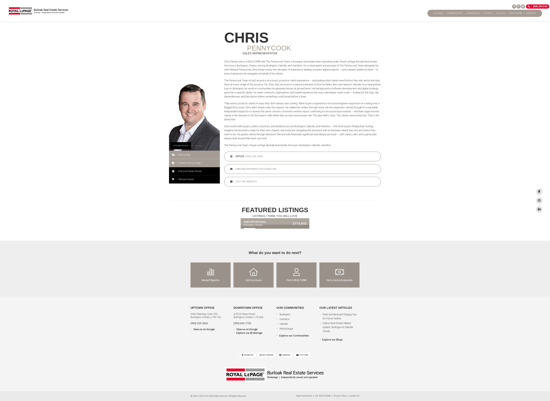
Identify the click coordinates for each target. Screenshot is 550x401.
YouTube (303, 355)
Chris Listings (184, 154)
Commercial (473, 13)
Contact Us (354, 396)
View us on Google (204, 329)
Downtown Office (248, 307)
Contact (531, 13)
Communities (454, 13)
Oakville (284, 323)
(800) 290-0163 (540, 6)
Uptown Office (202, 307)
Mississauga (286, 328)
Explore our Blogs (332, 339)
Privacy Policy (339, 396)
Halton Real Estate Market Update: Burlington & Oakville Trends (338, 327)
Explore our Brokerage (249, 333)
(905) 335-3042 (249, 156)
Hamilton (284, 319)
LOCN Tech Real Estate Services (212, 396)
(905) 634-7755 (242, 323)
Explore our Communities (294, 335)
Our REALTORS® (322, 396)
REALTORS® (515, 13)
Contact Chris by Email (189, 163)
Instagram (267, 355)
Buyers (488, 13)
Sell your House (186, 179)
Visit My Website (246, 181)
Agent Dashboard (304, 396)
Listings (438, 13)
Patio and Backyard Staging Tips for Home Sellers (340, 316)
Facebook (248, 355)
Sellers (500, 13)
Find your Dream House (190, 171)
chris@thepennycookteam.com (255, 169)
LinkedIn (285, 355)
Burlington (285, 314)
